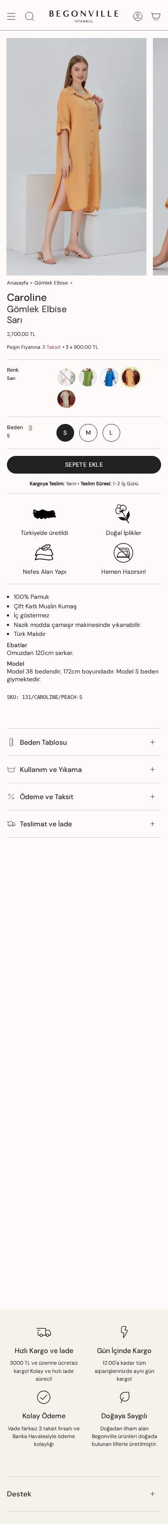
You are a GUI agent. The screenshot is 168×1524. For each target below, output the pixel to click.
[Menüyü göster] (11, 16)
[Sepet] (156, 16)
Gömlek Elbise (51, 283)
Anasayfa (17, 283)
